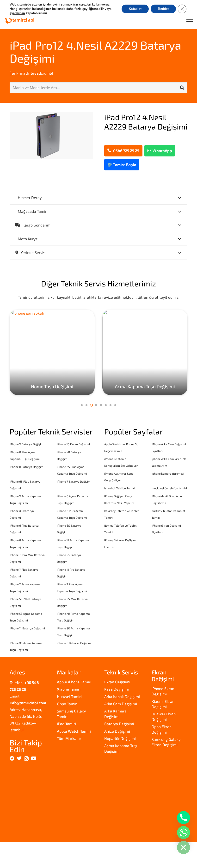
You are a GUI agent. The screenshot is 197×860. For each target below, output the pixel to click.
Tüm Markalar (69, 738)
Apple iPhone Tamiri (74, 681)
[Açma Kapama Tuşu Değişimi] (144, 352)
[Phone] (183, 817)
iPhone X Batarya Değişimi (27, 444)
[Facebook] (12, 758)
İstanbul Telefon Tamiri (119, 488)
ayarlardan (17, 13)
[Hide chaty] (183, 847)
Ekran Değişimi (117, 681)
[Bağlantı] (19, 19)
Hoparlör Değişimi (120, 738)
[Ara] (182, 88)
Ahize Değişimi (117, 731)
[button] (81, 405)
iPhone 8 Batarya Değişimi (27, 466)
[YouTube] (34, 758)
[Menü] (189, 19)
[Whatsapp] (183, 832)
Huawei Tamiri (69, 696)
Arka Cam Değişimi (120, 703)
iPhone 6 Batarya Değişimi (74, 643)
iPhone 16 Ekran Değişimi (73, 444)
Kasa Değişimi (116, 689)
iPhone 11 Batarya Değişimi (27, 628)
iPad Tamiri (66, 723)
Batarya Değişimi (119, 723)
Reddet (163, 8)
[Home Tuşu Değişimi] (52, 352)
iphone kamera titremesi (168, 473)
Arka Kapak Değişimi (122, 696)
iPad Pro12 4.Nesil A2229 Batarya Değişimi (95, 51)
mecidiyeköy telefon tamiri (169, 488)
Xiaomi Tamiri (68, 689)
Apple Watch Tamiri (74, 731)
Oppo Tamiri (67, 703)
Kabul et (135, 8)
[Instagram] (26, 758)
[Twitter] (19, 758)
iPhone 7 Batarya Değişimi (74, 481)
